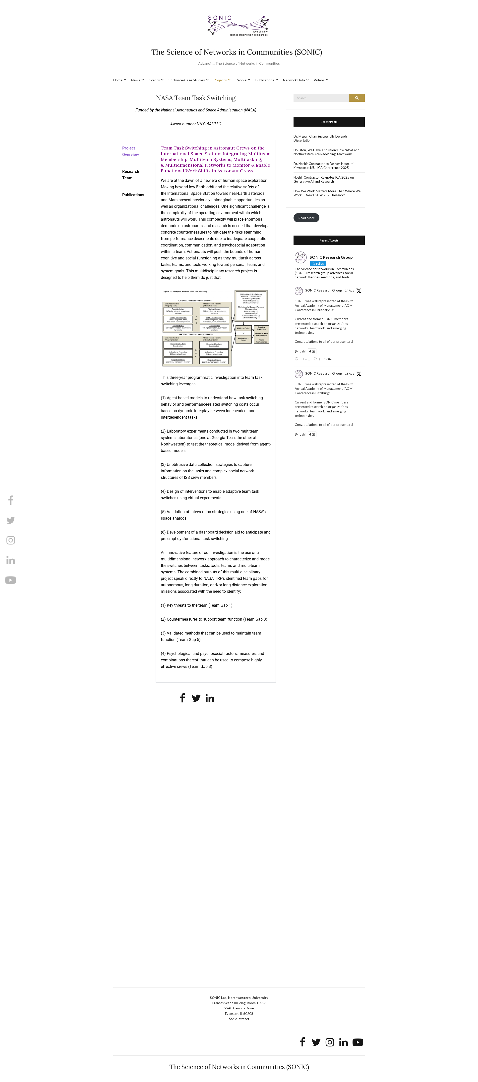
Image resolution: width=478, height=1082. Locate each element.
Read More (307, 218)
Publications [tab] (133, 195)
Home (117, 80)
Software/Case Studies (187, 80)
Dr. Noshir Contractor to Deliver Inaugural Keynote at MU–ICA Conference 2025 (324, 166)
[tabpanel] (216, 411)
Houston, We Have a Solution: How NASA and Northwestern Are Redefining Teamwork (326, 152)
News (135, 80)
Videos (319, 80)
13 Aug (349, 373)
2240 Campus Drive (239, 1008)
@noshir (301, 351)
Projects (220, 80)
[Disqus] (195, 779)
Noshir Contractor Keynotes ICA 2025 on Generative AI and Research (324, 179)
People (241, 80)
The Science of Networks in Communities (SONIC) (239, 1067)
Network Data (294, 80)
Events (154, 80)
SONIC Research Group (323, 290)
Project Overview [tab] (130, 151)
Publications (264, 80)
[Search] (357, 98)
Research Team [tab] (130, 174)
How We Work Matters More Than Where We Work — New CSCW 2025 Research (327, 193)
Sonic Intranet (239, 1019)
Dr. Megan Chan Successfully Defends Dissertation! (321, 138)
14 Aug (349, 290)
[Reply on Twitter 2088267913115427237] (297, 359)
